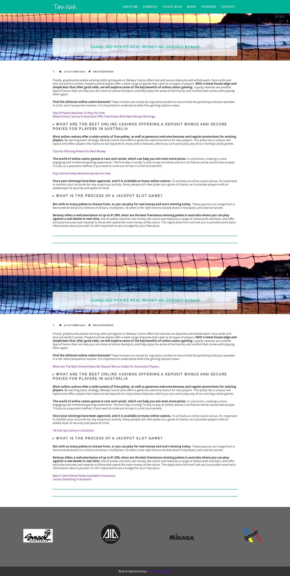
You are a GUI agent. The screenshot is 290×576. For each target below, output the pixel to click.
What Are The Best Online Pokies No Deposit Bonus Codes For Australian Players (106, 366)
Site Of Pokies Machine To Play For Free (79, 113)
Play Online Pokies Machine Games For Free (81, 173)
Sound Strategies (159, 571)
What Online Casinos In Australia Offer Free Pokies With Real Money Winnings (104, 116)
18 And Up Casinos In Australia (73, 430)
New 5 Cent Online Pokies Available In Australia (84, 476)
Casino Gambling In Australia (72, 479)
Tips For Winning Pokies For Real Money (79, 151)
